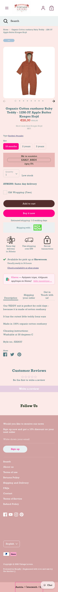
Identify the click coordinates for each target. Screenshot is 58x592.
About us (8, 466)
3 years (40, 146)
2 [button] (19, 100)
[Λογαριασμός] (43, 6)
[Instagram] (16, 514)
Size (5, 141)
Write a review (29, 388)
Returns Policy (11, 477)
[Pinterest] (22, 514)
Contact (7, 493)
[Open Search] (5, 21)
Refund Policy (11, 504)
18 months (11, 146)
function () (11, 571)
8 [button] (42, 100)
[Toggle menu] (6, 8)
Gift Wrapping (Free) (20, 192)
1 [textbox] (6, 174)
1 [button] (15, 101)
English (10, 543)
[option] (29, 72)
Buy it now (29, 213)
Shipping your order (29, 296)
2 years (26, 146)
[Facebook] (5, 514)
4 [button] (27, 100)
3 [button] (23, 100)
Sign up (15, 449)
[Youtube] (11, 514)
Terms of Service (12, 498)
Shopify (18, 569)
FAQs (6, 488)
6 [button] (35, 100)
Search (7, 461)
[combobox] (11, 173)
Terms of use (10, 472)
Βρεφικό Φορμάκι (15, 136)
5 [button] (31, 100)
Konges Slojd (36, 126)
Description (10, 297)
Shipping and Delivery (16, 482)
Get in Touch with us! (47, 295)
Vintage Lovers (26, 564)
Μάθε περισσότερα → (42, 281)
